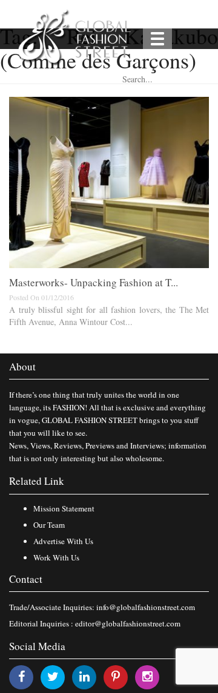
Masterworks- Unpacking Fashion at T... (93, 282)
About (22, 366)
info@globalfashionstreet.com (145, 607)
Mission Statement (63, 508)
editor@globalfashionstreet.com (127, 623)
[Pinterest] (115, 676)
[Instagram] (147, 676)
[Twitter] (53, 676)
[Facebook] (21, 676)
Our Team (49, 524)
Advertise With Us (63, 541)
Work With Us (56, 557)
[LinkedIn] (84, 676)
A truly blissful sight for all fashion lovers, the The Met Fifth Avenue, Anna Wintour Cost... (109, 315)
